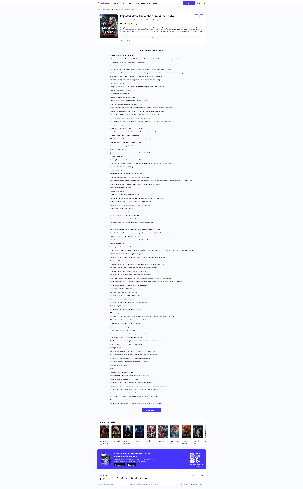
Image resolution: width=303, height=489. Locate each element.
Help (193, 475)
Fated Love (186, 37)
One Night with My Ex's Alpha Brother (115, 440)
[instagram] (122, 478)
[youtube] (146, 478)
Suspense (195, 37)
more (121, 33)
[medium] (141, 478)
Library (131, 3)
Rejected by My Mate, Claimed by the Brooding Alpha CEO (104, 442)
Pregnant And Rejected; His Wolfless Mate (126, 441)
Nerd (130, 37)
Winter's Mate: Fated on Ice (161, 440)
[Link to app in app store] (101, 478)
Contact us (200, 475)
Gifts (137, 3)
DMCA (201, 484)
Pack (171, 37)
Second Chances (162, 37)
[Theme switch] (204, 3)
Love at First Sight (139, 37)
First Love (178, 37)
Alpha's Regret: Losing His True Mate (196, 441)
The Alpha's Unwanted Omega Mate (174, 441)
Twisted (129, 41)
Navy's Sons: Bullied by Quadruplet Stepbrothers (185, 442)
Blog (148, 3)
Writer (143, 3)
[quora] (136, 478)
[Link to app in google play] (104, 479)
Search (155, 3)
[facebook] (117, 478)
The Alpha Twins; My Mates (151, 440)
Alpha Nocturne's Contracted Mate (139, 440)
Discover (116, 3)
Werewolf (105, 10)
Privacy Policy (193, 484)
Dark (122, 41)
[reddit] (132, 478)
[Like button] (196, 16)
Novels (99, 10)
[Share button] (201, 16)
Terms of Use (183, 484)
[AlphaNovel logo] (103, 3)
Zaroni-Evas (137, 19)
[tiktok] (127, 478)
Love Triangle (151, 37)
